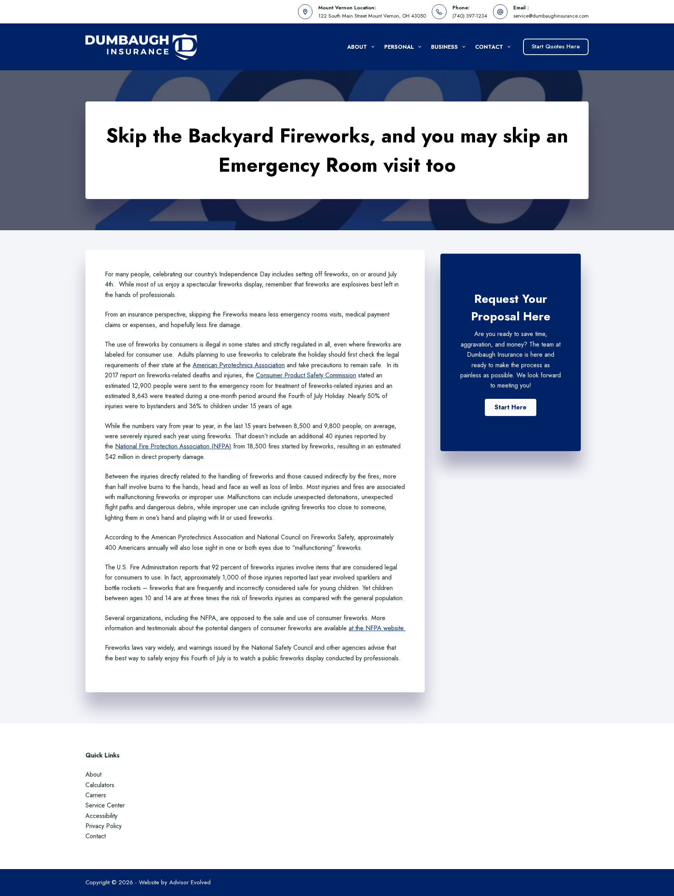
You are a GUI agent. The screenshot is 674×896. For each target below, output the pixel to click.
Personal (399, 47)
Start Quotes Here (556, 46)
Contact (489, 47)
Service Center (105, 805)
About (357, 47)
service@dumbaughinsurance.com (551, 16)
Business (444, 47)
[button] (510, 407)
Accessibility (101, 815)
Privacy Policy (103, 825)
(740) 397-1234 (469, 16)
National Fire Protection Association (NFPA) (173, 446)
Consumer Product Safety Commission (306, 375)
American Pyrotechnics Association (239, 365)
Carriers (95, 795)
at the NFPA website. (377, 628)
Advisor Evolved (190, 882)
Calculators (99, 784)
